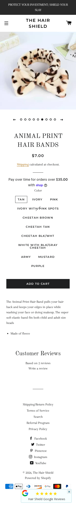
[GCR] (25, 493)
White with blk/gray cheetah (38, 246)
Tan (21, 199)
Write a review (38, 368)
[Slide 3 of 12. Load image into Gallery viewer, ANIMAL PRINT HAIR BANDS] (29, 119)
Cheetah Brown (38, 217)
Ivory (37, 199)
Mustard (46, 256)
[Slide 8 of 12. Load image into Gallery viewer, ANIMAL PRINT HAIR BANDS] (51, 119)
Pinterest (40, 451)
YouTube (40, 463)
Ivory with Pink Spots (38, 208)
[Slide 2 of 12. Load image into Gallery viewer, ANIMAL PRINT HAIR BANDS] (25, 119)
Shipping (23, 164)
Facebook (40, 438)
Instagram (40, 457)
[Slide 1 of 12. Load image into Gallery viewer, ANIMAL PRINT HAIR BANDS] (21, 119)
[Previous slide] (14, 119)
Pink (54, 199)
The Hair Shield (38, 23)
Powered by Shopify (38, 478)
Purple (38, 266)
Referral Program (38, 423)
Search (38, 417)
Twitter (40, 445)
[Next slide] (61, 119)
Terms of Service (38, 410)
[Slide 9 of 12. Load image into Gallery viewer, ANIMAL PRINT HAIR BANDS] (55, 119)
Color (38, 190)
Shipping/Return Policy (38, 404)
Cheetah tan (38, 226)
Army (26, 256)
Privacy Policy (38, 429)
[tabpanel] (38, 70)
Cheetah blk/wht (37, 235)
